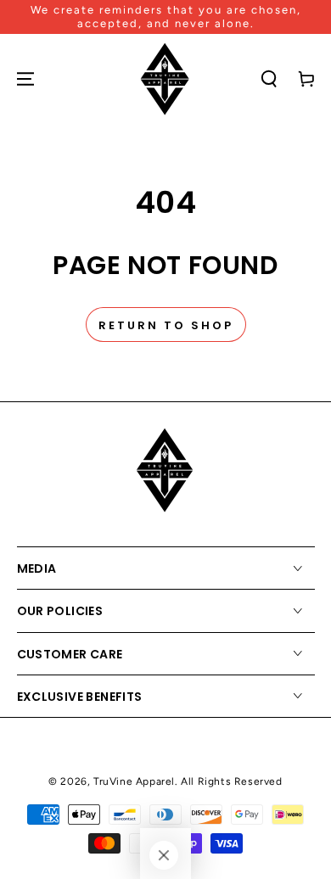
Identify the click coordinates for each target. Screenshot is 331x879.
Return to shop (165, 325)
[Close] (163, 855)
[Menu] (25, 78)
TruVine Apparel (134, 781)
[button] (269, 78)
